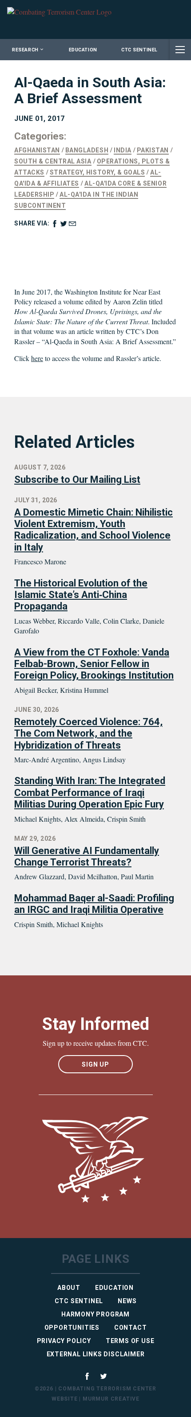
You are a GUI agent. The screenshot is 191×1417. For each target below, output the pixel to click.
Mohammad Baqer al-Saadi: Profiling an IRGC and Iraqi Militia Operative (94, 904)
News (127, 1300)
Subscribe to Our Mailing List (77, 479)
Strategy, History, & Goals (97, 172)
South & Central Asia (53, 161)
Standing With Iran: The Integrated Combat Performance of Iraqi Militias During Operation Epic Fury (89, 792)
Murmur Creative (111, 1399)
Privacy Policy (64, 1340)
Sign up (95, 1064)
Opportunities (71, 1327)
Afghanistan (37, 150)
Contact (130, 1327)
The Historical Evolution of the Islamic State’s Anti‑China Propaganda (80, 595)
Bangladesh (86, 150)
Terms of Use (130, 1340)
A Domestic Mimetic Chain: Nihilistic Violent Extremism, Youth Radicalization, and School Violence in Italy (93, 530)
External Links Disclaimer (96, 1354)
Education (83, 50)
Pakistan (153, 150)
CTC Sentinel (139, 50)
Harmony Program (95, 1314)
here (37, 358)
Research (25, 50)
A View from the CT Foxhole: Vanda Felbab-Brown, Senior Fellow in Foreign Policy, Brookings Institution (94, 664)
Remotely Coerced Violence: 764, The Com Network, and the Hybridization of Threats (88, 733)
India (122, 150)
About (68, 1287)
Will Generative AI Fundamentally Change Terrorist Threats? (86, 856)
